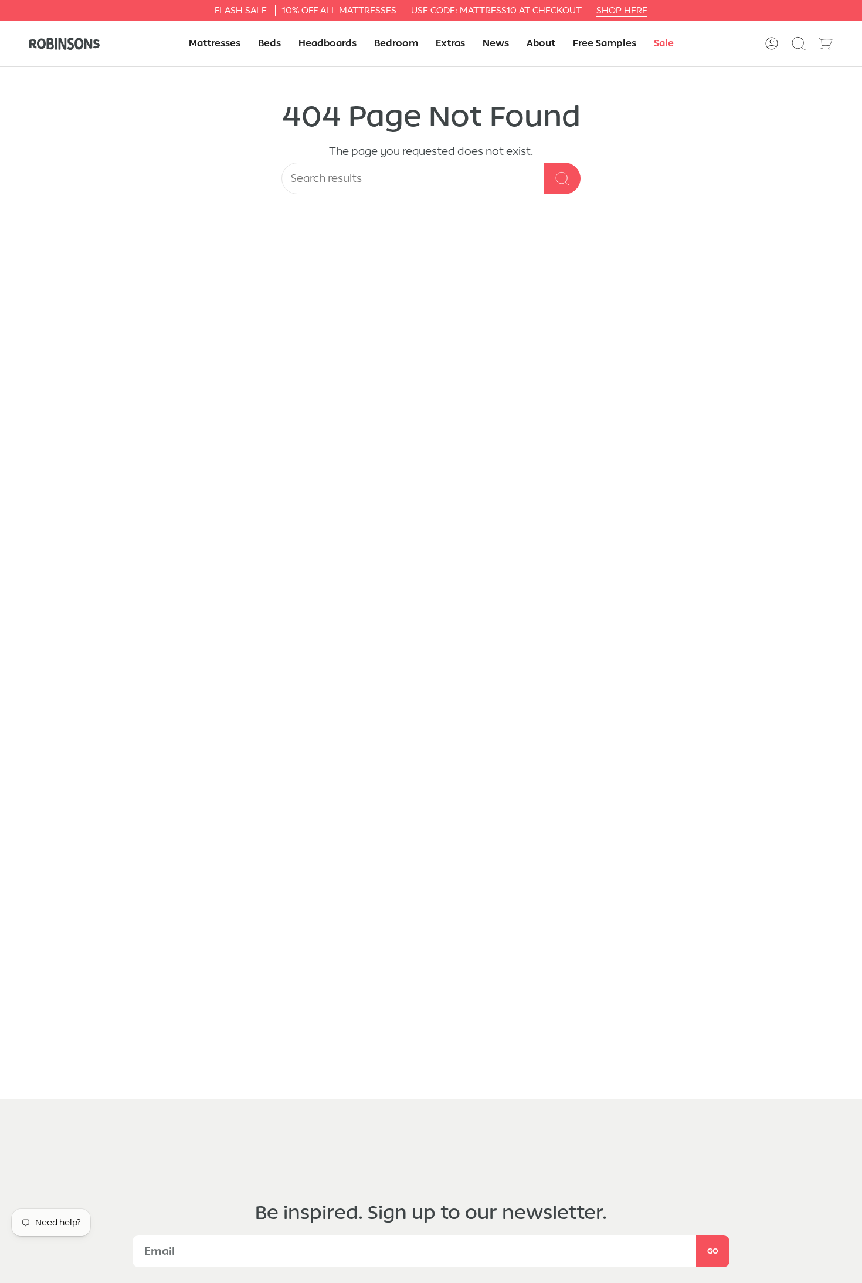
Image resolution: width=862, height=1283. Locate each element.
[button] (214, 44)
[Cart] (825, 43)
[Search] (562, 178)
